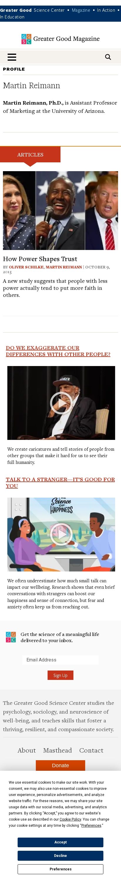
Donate (60, 765)
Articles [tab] (30, 154)
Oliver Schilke (26, 267)
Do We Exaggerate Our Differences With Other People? (58, 351)
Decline (60, 856)
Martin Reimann (64, 267)
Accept (60, 842)
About (27, 750)
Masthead (57, 750)
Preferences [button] (91, 826)
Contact (91, 750)
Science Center (49, 10)
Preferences (61, 869)
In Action (106, 10)
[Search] (108, 57)
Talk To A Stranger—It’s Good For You (60, 482)
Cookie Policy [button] (70, 819)
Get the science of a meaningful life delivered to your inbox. (60, 637)
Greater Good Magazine (60, 39)
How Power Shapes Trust (40, 258)
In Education (12, 17)
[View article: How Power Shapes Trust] (60, 209)
